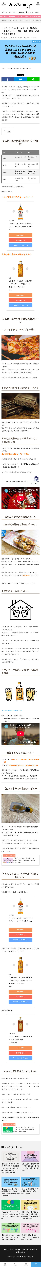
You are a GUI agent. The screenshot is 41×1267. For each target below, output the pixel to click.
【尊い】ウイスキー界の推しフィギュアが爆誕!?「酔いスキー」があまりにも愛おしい (24, 860)
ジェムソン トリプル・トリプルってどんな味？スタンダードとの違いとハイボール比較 (23, 1129)
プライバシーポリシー (29, 1249)
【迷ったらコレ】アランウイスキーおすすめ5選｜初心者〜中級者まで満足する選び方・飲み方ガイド (30, 1215)
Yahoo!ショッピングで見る (20, 245)
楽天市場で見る (20, 240)
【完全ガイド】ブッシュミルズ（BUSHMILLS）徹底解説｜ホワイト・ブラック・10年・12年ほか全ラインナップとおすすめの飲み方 (10, 1168)
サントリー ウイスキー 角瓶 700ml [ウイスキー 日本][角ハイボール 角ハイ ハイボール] (20, 284)
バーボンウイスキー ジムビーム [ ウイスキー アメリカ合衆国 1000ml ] (21, 226)
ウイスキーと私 (15, 1249)
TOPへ (35, 1265)
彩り (38, 12)
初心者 (22, 12)
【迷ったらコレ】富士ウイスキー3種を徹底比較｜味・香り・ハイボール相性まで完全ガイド (30, 1167)
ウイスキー (13, 12)
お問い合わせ (20, 1252)
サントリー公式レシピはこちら (11, 710)
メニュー (26, 1265)
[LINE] (33, 79)
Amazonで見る (20, 235)
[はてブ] (20, 79)
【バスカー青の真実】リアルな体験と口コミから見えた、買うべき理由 (30, 1191)
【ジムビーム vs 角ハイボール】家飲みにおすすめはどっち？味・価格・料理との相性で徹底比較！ (10, 1192)
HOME (5, 20)
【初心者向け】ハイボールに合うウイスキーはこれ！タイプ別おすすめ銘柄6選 (10, 1237)
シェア (15, 1265)
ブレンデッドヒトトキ (26, 1257)
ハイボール (30, 12)
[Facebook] (7, 79)
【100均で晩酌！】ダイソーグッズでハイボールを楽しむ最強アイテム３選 (30, 1237)
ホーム (5, 12)
